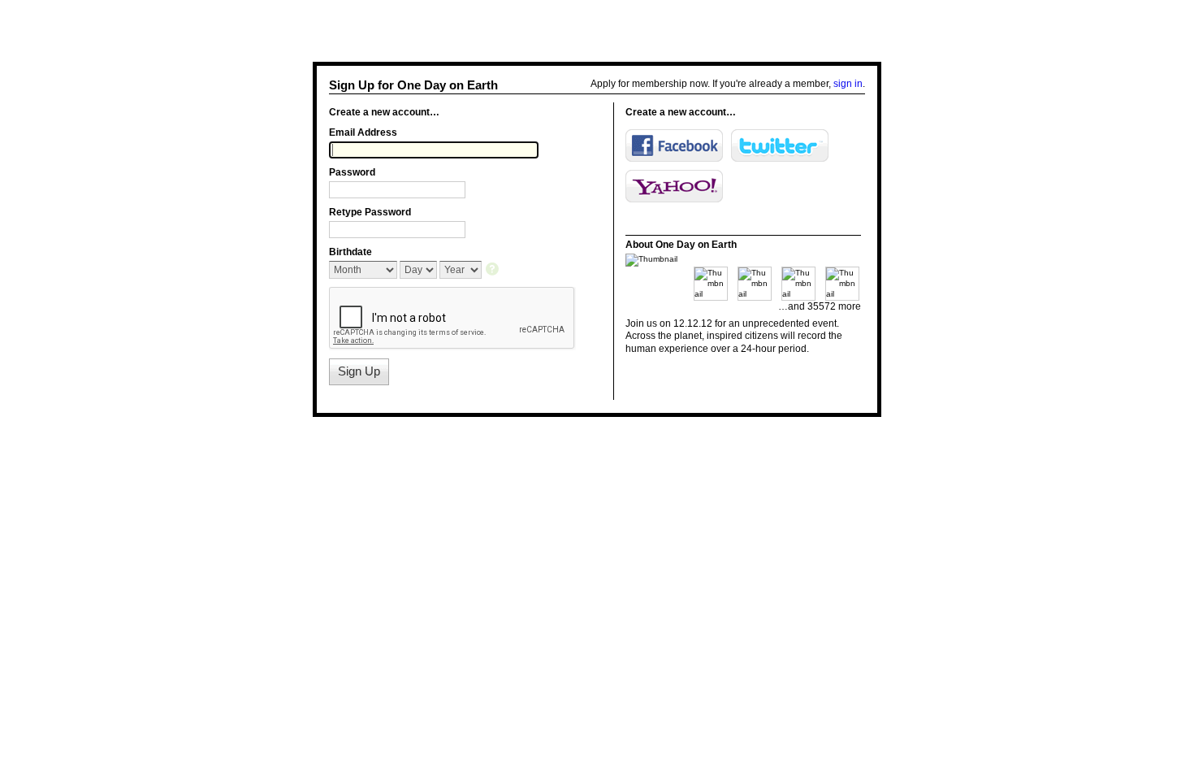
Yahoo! (674, 186)
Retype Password (370, 212)
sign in (848, 83)
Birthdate (350, 252)
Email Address (363, 132)
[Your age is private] (493, 270)
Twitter (779, 145)
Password (352, 172)
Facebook (674, 145)
